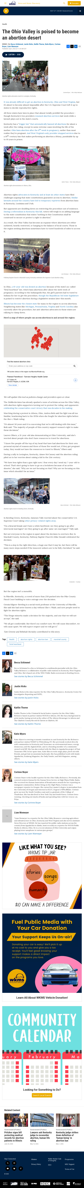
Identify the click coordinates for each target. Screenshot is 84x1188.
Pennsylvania (41, 306)
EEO (49, 1165)
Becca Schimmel (17, 44)
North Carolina (67, 306)
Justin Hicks (28, 44)
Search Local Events (42, 1095)
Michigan (29, 306)
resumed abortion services (47, 116)
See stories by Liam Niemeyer (28, 833)
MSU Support (69, 1164)
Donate (75, 3)
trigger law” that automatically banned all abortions (42, 124)
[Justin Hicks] (7, 689)
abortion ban (43, 639)
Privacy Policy (36, 1164)
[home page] (12, 3)
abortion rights (26, 639)
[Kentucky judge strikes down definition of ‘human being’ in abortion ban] (68, 1120)
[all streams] (81, 11)
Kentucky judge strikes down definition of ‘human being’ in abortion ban (67, 1136)
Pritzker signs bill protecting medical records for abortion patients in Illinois (14, 1136)
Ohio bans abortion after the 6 (25, 130)
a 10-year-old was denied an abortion (29, 286)
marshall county (60, 639)
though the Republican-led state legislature (59, 295)
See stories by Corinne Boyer (27, 802)
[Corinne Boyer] (7, 775)
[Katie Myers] (7, 737)
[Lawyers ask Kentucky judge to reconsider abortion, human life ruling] (42, 1120)
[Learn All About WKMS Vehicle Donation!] (42, 953)
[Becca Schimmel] (7, 665)
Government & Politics (12, 1130)
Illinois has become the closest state (20, 303)
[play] (6, 11)
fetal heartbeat (15, 644)
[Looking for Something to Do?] (42, 1045)
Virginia (51, 306)
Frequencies (69, 1159)
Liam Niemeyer (12, 46)
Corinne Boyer (21, 772)
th (40, 130)
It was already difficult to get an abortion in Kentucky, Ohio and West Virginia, (40, 102)
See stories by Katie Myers (26, 762)
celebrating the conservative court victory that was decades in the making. (38, 408)
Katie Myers (49, 44)
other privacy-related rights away (40, 521)
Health (4, 24)
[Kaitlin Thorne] (7, 711)
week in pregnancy (50, 130)
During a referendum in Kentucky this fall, (23, 211)
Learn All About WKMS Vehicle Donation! (42, 997)
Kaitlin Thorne (39, 44)
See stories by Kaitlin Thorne (27, 724)
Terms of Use (69, 1169)
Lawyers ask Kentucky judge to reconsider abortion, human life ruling (41, 1136)
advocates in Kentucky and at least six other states (41, 194)
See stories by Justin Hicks (26, 697)
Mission (34, 1159)
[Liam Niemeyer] (7, 815)
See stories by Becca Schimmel (28, 676)
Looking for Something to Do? (42, 1089)
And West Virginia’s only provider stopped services (50, 133)
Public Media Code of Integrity (54, 1160)
